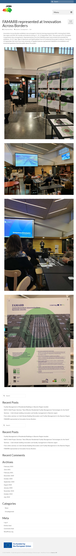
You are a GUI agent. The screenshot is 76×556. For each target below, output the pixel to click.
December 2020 (9, 475)
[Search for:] (62, 1)
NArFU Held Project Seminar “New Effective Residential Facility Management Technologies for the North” (36, 410)
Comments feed (9, 528)
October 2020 (8, 479)
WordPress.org (8, 531)
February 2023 (8, 466)
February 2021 (8, 472)
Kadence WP (54, 552)
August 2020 (8, 485)
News (6, 508)
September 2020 (9, 482)
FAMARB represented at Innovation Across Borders (20, 419)
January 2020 (8, 488)
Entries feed (7, 525)
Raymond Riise (8, 29)
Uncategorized (24, 29)
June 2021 (7, 469)
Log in (6, 522)
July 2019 (7, 497)
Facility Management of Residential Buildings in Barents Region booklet (26, 407)
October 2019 (8, 494)
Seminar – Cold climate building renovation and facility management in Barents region (30, 413)
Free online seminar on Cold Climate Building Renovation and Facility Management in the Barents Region (37, 416)
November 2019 (9, 491)
